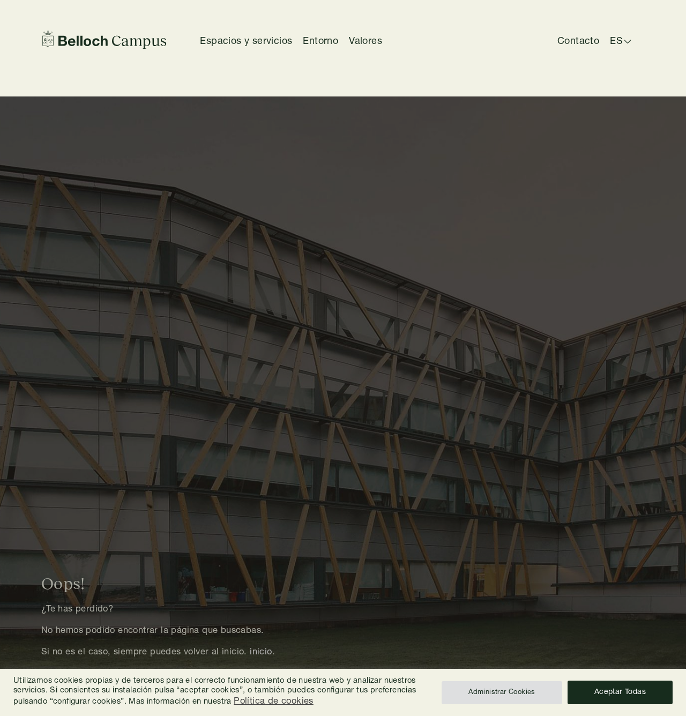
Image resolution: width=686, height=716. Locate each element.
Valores (365, 42)
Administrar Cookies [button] (501, 692)
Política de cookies (274, 701)
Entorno (320, 42)
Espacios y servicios (246, 42)
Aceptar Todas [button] (620, 692)
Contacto (578, 42)
